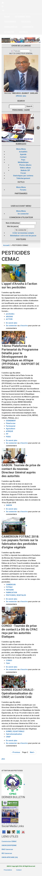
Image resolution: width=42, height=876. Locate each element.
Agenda (23, 154)
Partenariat (10, 426)
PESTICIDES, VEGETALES (16, 595)
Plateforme (10, 423)
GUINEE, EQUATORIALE (15, 731)
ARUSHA (9, 317)
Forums (23, 190)
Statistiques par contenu (23, 176)
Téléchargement (23, 178)
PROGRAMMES (10, 22)
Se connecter (23, 214)
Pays (23, 160)
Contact (23, 157)
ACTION (9, 319)
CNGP (8, 737)
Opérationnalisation (14, 734)
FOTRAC (9, 587)
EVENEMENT (11, 421)
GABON (9, 505)
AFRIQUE (9, 431)
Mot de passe (12, 226)
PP (7, 434)
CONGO (9, 660)
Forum (23, 173)
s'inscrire (24, 326)
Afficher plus (21, 96)
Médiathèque (23, 162)
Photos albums (25, 165)
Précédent (4, 40)
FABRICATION (11, 592)
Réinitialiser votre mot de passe (23, 236)
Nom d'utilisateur (13, 223)
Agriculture (10, 429)
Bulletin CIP (25, 170)
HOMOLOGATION (10, 27)
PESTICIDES (26, 22)
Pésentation (8, 870)
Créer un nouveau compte (23, 233)
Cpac (8, 663)
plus (3, 759)
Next (38, 40)
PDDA (8, 437)
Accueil (7, 16)
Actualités (23, 152)
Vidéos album (25, 168)
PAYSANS (10, 590)
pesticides (10, 314)
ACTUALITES (9, 32)
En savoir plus (11, 323)
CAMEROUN (11, 585)
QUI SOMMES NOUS (22, 16)
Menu (18, 149)
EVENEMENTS (27, 27)
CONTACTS (23, 32)
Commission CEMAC (9, 841)
